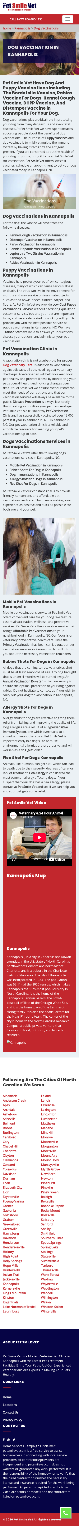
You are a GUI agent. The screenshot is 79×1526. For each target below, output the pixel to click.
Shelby (46, 1229)
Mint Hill (47, 1132)
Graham (8, 1220)
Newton (47, 1178)
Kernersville (11, 1288)
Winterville (48, 1311)
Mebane (47, 1128)
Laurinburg (11, 1311)
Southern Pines (52, 1238)
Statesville (48, 1256)
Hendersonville (14, 1247)
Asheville (9, 1119)
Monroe (47, 1137)
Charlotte (9, 1151)
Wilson (46, 1302)
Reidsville (47, 1201)
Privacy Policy (12, 1420)
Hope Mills (10, 1265)
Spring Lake (49, 1247)
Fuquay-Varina (13, 1201)
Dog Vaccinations (46, 28)
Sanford (47, 1224)
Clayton (8, 1155)
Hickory (8, 1252)
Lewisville (48, 1105)
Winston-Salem (52, 1307)
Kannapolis (22, 28)
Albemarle (10, 1096)
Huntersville (11, 1270)
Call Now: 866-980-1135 (26, 19)
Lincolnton (48, 1114)
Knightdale (10, 1302)
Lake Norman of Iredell (19, 1307)
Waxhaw (47, 1279)
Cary (6, 1142)
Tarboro (47, 1265)
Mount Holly (50, 1160)
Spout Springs (51, 1242)
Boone (7, 1128)
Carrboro (9, 1137)
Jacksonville (11, 1279)
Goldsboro (10, 1215)
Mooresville (49, 1142)
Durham (9, 1178)
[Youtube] (8, 1439)
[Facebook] (4, 1439)
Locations (10, 1405)
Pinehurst (48, 1183)
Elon (6, 1192)
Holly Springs (12, 1261)
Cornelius (10, 1169)
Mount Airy (49, 1155)
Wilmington (49, 1297)
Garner (8, 1206)
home (7, 28)
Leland (46, 1096)
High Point (10, 1256)
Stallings (47, 1252)
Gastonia (9, 1210)
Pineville (47, 1187)
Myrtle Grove (50, 1169)
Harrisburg (11, 1233)
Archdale (9, 1110)
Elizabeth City (12, 1187)
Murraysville (50, 1165)
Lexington (48, 1110)
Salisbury (47, 1220)
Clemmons (10, 1160)
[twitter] (14, 1439)
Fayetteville (11, 1197)
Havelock (9, 1238)
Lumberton (49, 1119)
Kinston (8, 1297)
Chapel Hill (10, 1146)
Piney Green (49, 1192)
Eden (6, 1183)
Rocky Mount (50, 1210)
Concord (9, 1165)
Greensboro (11, 1224)
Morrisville (48, 1151)
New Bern (48, 1174)
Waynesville (49, 1284)
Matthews (48, 1123)
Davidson (9, 1174)
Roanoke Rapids (52, 1206)
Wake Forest (50, 1275)
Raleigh (46, 1197)
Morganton (49, 1146)
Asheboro (10, 1114)
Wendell (47, 1293)
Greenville (10, 1229)
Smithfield (48, 1233)
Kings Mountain (14, 1293)
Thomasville (49, 1270)
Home (7, 1397)
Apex (6, 1105)
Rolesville (47, 1215)
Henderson (11, 1242)
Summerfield (50, 1261)
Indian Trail (11, 1275)
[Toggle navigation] (67, 19)
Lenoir (45, 1100)
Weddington (50, 1288)
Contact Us (11, 1412)
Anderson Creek (14, 1100)
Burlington (11, 1132)
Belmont (9, 1123)
